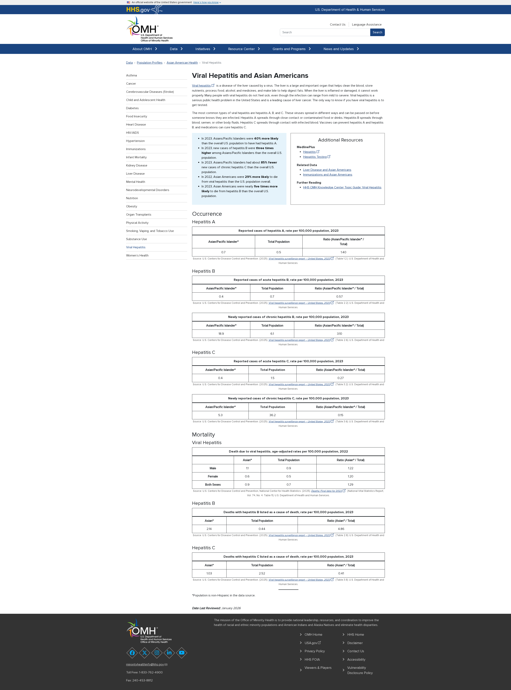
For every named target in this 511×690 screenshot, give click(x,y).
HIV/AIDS (132, 133)
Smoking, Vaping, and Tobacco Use (150, 231)
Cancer (131, 84)
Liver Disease (135, 174)
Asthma (131, 75)
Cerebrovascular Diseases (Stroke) (150, 92)
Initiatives (203, 49)
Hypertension (135, 141)
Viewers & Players (318, 668)
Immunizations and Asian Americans (327, 175)
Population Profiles (149, 63)
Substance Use (136, 239)
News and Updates (339, 49)
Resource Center (242, 49)
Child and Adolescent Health (145, 100)
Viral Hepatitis (136, 247)
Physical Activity (137, 223)
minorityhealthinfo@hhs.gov (145, 664)
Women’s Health (137, 255)
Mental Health (135, 182)
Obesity (131, 206)
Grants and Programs (290, 49)
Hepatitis (309, 152)
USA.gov (311, 643)
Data (174, 49)
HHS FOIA (312, 659)
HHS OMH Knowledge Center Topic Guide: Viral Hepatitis (342, 187)
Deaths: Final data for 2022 (326, 491)
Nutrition (132, 198)
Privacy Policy (315, 651)
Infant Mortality (136, 157)
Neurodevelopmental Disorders (147, 190)
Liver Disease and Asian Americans (327, 170)
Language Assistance (367, 25)
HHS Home (355, 635)
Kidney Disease (136, 165)
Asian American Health (182, 63)
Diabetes (132, 108)
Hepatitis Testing (315, 157)
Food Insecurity (136, 116)
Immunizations (136, 149)
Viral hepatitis (201, 86)
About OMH (143, 49)
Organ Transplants (138, 215)
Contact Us (338, 25)
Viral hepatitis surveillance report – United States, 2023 (299, 258)
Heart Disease (136, 125)
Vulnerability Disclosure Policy (360, 670)
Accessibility (356, 659)
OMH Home (313, 635)
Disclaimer (355, 643)
